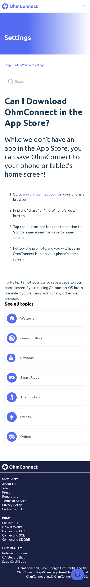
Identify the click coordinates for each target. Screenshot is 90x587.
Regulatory (10, 497)
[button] (83, 6)
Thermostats (30, 397)
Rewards (27, 358)
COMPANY (10, 479)
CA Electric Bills (13, 557)
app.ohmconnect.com (40, 194)
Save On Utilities (14, 562)
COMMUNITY (12, 548)
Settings (38, 65)
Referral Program (14, 553)
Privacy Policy (12, 505)
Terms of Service (14, 501)
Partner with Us (13, 509)
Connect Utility (31, 338)
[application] (77, 574)
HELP (6, 517)
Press (6, 492)
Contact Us (10, 523)
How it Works (12, 527)
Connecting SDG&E (16, 540)
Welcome (27, 318)
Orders (25, 437)
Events (25, 417)
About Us (9, 484)
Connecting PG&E (14, 531)
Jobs (5, 488)
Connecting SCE (13, 535)
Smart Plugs (29, 378)
